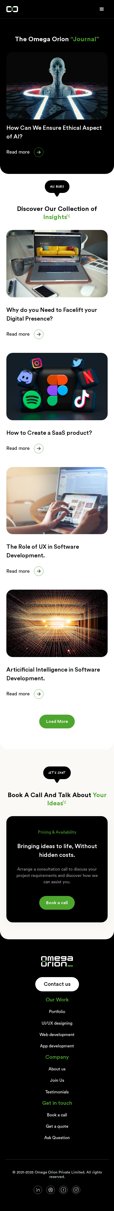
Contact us (57, 984)
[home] (12, 9)
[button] (102, 9)
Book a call (57, 903)
